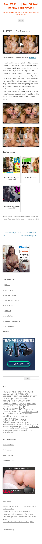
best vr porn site (10, 400)
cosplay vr (22, 404)
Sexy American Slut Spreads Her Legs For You (30, 236)
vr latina (6, 428)
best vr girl (9, 398)
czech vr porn (31, 404)
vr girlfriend (25, 427)
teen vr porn (12, 415)
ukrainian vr (24, 416)
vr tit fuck (35, 431)
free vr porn (6, 406)
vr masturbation (14, 428)
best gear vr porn (10, 396)
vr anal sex (27, 422)
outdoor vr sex (30, 409)
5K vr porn (7, 392)
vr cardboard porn (9, 427)
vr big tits (17, 424)
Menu (21, 20)
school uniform (8, 413)
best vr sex (24, 400)
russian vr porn (30, 411)
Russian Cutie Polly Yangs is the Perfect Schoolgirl (18, 514)
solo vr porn (18, 413)
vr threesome (25, 430)
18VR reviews (7, 394)
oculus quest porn (14, 409)
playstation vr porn (19, 219)
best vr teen (10, 403)
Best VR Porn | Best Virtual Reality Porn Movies (21, 6)
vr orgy (25, 428)
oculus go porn (20, 406)
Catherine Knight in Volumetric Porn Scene (16, 511)
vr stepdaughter (10, 430)
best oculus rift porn (28, 395)
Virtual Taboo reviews (13, 422)
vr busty (36, 424)
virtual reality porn (9, 418)
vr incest (34, 426)
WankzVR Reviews (8, 432)
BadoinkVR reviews (19, 394)
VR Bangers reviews (8, 424)
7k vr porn (16, 391)
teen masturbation (28, 413)
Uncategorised (23, 216)
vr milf (21, 428)
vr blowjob (26, 424)
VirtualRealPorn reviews (14, 419)
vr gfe (19, 426)
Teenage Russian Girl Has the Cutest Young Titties (18, 522)
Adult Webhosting (8, 530)
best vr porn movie (21, 398)
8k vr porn (27, 391)
